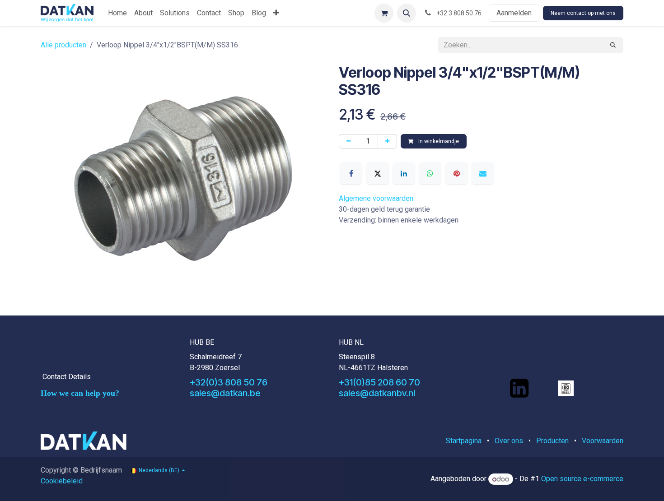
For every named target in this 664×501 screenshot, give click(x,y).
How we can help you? (80, 393)
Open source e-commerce (582, 479)
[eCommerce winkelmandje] (383, 13)
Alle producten (63, 45)
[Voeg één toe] (387, 141)
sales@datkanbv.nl (377, 393)
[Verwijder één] (348, 141)
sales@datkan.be (225, 393)
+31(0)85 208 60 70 (379, 382)
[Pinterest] (457, 173)
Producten (552, 440)
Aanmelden (514, 13)
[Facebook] (351, 173)
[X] (377, 173)
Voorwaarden (602, 440)
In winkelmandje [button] (438, 141)
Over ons (509, 440)
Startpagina (464, 440)
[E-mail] (483, 173)
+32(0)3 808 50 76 (228, 382)
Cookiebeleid (62, 481)
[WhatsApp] (430, 173)
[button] (406, 13)
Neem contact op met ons (583, 13)
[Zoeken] (613, 45)
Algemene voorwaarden (376, 198)
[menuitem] (117, 13)
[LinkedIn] (404, 173)
